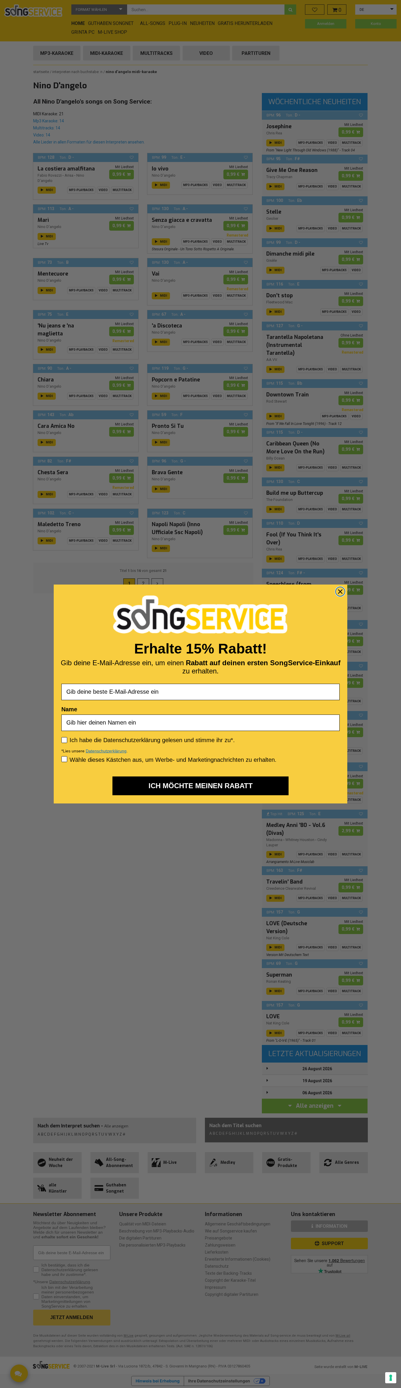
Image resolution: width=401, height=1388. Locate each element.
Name (69, 709)
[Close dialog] (340, 591)
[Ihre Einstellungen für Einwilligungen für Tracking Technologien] (390, 1377)
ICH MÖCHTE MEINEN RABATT (201, 786)
